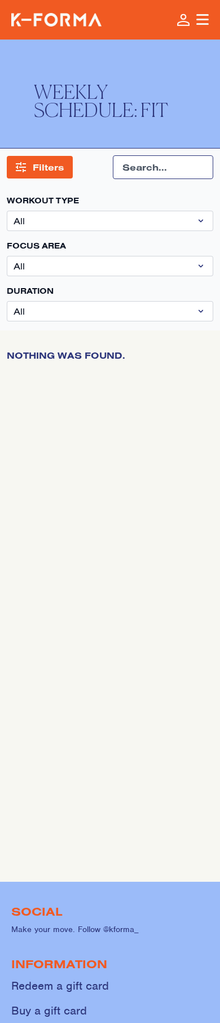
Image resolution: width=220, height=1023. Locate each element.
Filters (48, 167)
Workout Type (43, 200)
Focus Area (36, 246)
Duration (30, 291)
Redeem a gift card (60, 986)
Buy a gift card (49, 1011)
